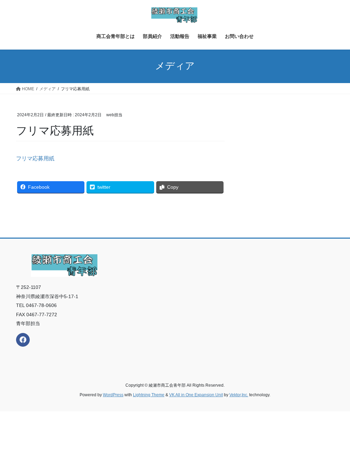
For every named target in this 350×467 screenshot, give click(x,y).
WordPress (113, 394)
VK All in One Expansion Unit (196, 394)
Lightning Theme (148, 394)
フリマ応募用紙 (35, 158)
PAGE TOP (335, 447)
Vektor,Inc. (238, 394)
